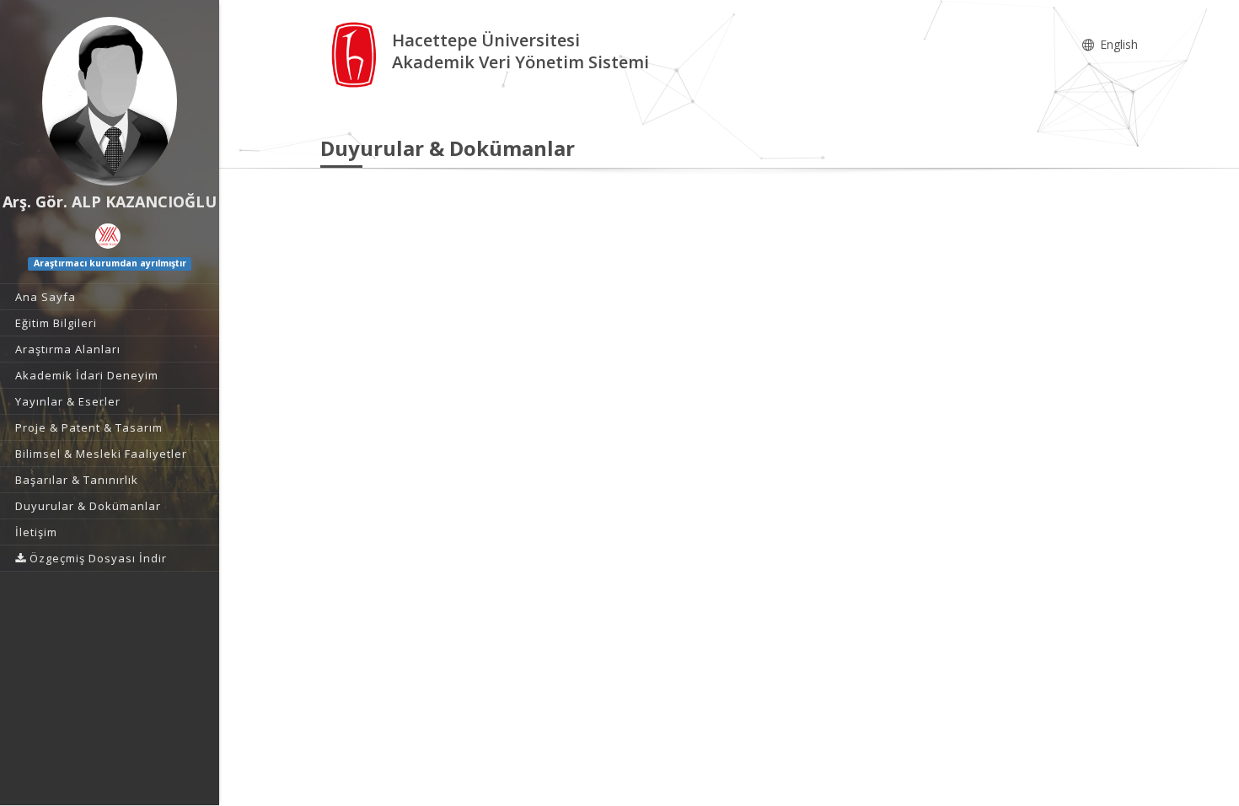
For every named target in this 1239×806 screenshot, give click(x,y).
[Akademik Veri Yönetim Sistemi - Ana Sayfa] (356, 54)
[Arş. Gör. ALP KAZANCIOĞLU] (109, 101)
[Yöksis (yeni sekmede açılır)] (108, 236)
